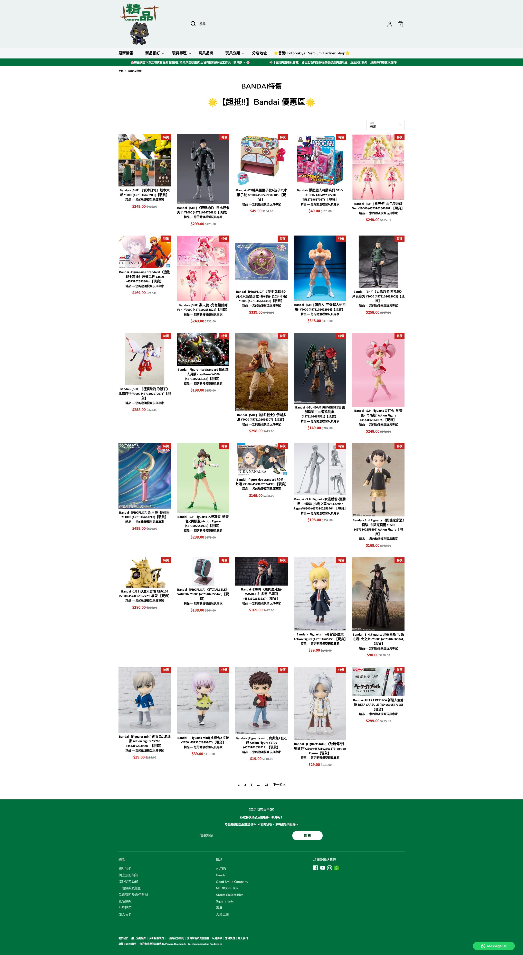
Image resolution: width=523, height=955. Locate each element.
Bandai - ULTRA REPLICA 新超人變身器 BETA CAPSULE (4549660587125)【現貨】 (378, 704)
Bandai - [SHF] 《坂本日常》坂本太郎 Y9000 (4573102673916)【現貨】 (145, 192)
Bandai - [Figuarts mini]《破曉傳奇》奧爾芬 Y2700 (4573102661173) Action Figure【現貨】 (320, 748)
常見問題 (125, 908)
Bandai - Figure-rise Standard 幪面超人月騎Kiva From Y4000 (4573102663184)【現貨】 (203, 374)
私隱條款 (125, 901)
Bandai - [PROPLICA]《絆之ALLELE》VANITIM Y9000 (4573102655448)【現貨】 (203, 594)
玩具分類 (233, 53)
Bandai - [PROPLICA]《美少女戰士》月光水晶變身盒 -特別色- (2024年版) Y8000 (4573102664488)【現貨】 (261, 296)
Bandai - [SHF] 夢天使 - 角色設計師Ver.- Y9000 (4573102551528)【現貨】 (203, 307)
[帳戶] (390, 24)
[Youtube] (322, 867)
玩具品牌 (206, 53)
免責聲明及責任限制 (133, 895)
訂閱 (307, 835)
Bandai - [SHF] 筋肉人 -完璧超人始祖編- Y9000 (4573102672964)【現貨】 (320, 307)
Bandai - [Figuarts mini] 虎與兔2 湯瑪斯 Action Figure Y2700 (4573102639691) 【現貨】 (145, 741)
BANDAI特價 (135, 71)
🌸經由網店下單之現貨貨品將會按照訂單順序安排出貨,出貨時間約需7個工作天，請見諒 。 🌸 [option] (190, 62)
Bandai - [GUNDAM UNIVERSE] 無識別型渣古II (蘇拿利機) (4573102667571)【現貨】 (320, 412)
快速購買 (144, 179)
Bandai (221, 875)
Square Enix (225, 901)
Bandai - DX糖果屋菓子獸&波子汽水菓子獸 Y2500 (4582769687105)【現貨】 (261, 195)
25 (266, 784)
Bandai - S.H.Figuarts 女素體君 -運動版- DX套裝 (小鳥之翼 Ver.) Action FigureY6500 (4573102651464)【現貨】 (321, 504)
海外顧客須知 (128, 882)
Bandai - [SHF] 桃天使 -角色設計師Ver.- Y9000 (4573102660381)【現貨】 (378, 206)
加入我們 (125, 914)
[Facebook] (315, 867)
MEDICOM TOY (227, 888)
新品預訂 (153, 53)
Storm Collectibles (230, 895)
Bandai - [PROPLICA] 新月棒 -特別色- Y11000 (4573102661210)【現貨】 (144, 514)
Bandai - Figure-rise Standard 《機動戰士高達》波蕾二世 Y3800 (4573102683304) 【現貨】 (144, 276)
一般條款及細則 (129, 888)
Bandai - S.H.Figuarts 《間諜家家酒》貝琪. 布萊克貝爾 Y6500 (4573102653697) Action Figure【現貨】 (378, 527)
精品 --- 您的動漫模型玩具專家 (147, 943)
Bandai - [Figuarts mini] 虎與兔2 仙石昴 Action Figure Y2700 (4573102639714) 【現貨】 (261, 743)
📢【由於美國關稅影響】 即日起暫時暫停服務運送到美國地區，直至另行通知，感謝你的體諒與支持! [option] (333, 62)
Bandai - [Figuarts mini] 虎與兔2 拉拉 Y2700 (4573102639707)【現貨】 (203, 740)
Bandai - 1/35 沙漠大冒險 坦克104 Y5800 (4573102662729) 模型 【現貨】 (144, 593)
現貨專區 (180, 53)
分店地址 (259, 53)
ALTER (221, 868)
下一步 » (279, 784)
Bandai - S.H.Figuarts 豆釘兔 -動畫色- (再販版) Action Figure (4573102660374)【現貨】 (378, 415)
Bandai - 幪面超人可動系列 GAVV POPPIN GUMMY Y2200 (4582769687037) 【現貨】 (320, 195)
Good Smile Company (232, 882)
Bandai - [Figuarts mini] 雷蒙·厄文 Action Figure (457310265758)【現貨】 (321, 636)
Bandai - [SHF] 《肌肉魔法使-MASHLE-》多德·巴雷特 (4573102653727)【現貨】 (261, 594)
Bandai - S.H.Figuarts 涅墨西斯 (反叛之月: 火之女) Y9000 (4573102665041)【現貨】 (378, 639)
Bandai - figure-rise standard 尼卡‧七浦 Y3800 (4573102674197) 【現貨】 (261, 481)
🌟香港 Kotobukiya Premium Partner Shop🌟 (312, 53)
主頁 (120, 71)
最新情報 (126, 53)
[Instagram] (329, 867)
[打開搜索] (193, 24)
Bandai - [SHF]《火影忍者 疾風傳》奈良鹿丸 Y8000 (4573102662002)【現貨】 (378, 296)
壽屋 (219, 908)
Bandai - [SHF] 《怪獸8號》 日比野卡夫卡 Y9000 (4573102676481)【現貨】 (203, 210)
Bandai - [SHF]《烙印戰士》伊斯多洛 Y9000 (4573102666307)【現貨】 (261, 417)
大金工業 (222, 914)
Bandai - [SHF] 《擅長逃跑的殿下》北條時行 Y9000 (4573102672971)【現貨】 (144, 393)
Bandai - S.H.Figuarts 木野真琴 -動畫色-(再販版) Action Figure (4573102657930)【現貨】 (203, 521)
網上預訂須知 (128, 875)
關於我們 (125, 868)
